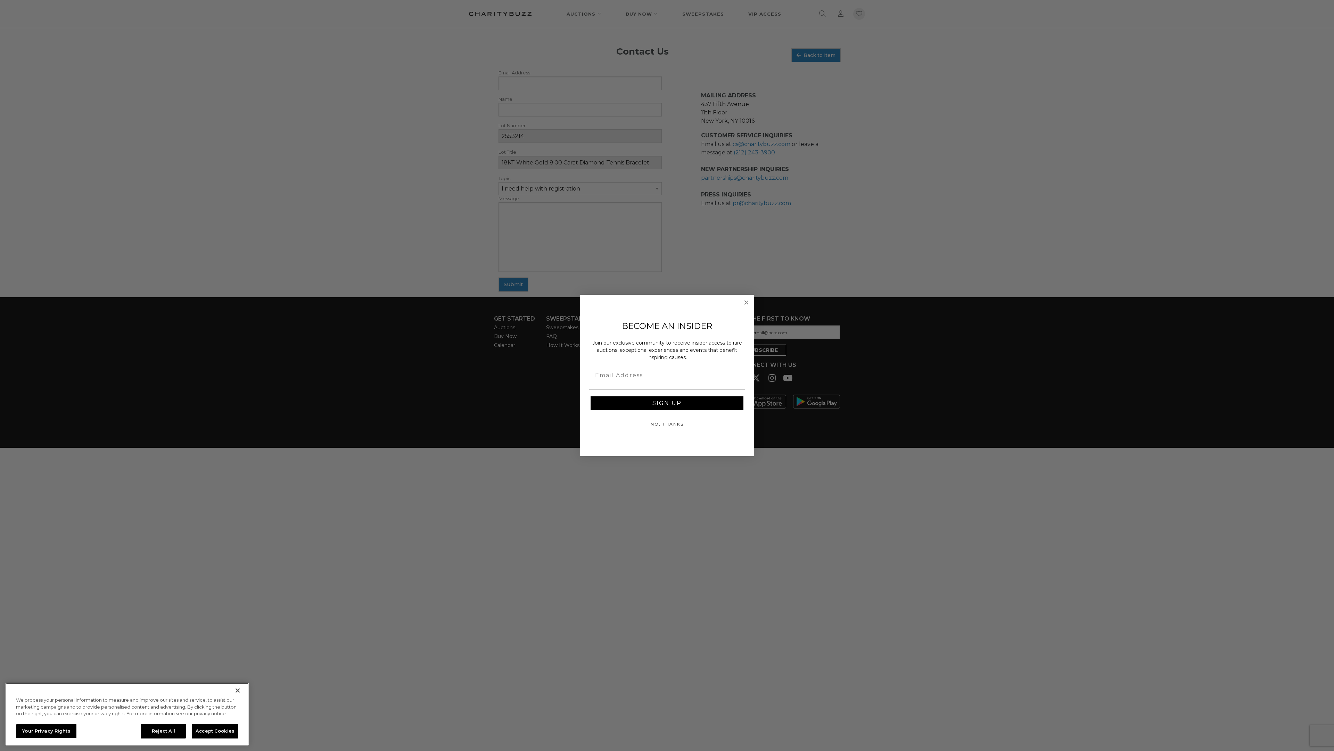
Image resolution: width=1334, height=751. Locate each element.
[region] (127, 714)
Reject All (163, 731)
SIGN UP (667, 403)
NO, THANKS (667, 424)
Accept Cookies (215, 731)
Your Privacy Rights (46, 731)
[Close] (237, 690)
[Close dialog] (746, 302)
